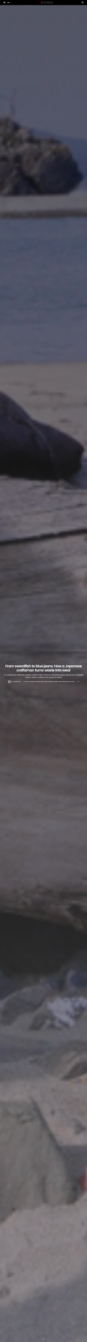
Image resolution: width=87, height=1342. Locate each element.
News (60, 681)
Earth (41, 681)
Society (72, 681)
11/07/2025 (26, 681)
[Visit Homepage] (47, 2)
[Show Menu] (4, 2)
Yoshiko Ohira (17, 681)
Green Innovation (48, 681)
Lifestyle (56, 681)
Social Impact (66, 681)
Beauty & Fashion (35, 681)
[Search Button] (82, 2)
